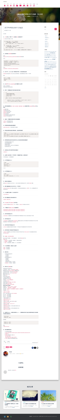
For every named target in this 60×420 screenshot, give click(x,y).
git (48, 54)
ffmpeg (45, 54)
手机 (47, 64)
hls (52, 54)
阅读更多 (13, 407)
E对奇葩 (52, 53)
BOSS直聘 (53, 51)
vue (51, 63)
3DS (45, 51)
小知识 (46, 39)
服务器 (51, 66)
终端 (50, 67)
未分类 (46, 41)
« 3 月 (45, 87)
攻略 (49, 66)
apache (47, 51)
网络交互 (54, 67)
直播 (48, 67)
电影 (46, 67)
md (52, 57)
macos (50, 57)
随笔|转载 (46, 46)
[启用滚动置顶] (58, 418)
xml (54, 63)
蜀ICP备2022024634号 (43, 416)
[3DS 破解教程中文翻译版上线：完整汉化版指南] (11, 395)
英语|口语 (46, 43)
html (54, 54)
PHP (6, 348)
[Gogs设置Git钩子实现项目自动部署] (48, 395)
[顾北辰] (5, 353)
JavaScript (49, 55)
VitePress (49, 63)
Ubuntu (46, 63)
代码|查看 (46, 37)
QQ (51, 61)
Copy (37, 60)
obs (49, 59)
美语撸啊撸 (47, 68)
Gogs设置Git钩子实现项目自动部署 (47, 403)
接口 (46, 66)
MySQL (54, 57)
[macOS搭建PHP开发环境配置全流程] (30, 395)
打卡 (7, 348)
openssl (51, 59)
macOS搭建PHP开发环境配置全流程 (29, 403)
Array (50, 51)
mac (47, 57)
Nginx (46, 59)
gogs (51, 54)
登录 (15, 370)
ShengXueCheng (54, 416)
